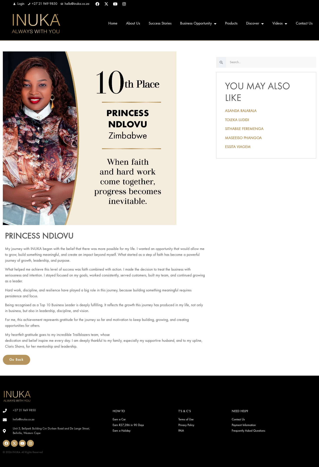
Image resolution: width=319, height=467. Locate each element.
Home (112, 23)
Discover (252, 23)
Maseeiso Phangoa (243, 138)
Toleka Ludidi (237, 120)
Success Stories (160, 23)
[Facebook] (97, 4)
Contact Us (304, 23)
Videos (277, 23)
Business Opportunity (196, 23)
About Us (133, 23)
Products (231, 23)
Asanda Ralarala (241, 111)
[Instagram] (124, 4)
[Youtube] (115, 4)
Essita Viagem (238, 147)
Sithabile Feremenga (244, 129)
